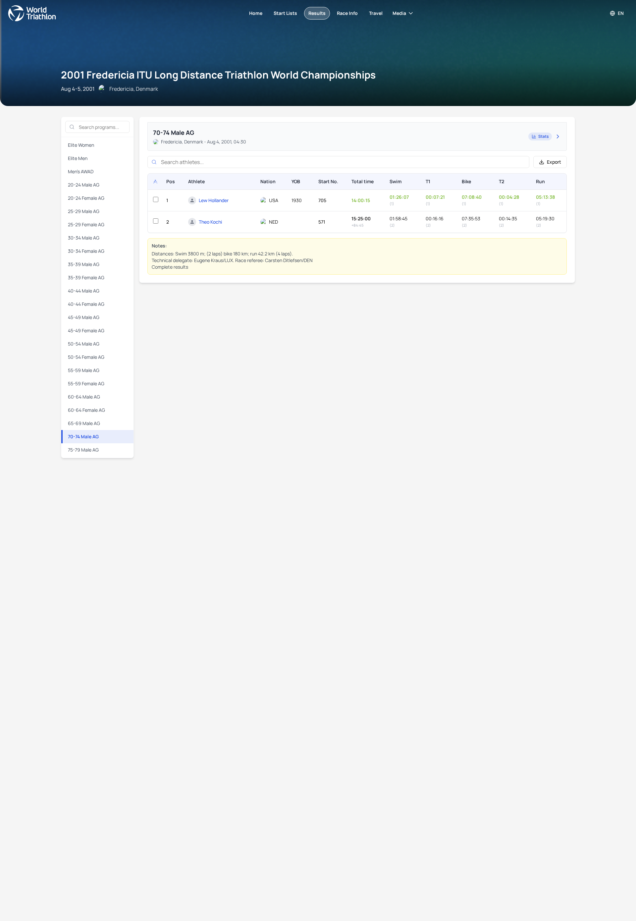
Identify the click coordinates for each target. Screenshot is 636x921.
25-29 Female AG (86, 224)
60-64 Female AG (86, 410)
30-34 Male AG (83, 238)
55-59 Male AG (83, 370)
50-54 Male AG (83, 344)
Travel (376, 13)
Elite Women (81, 145)
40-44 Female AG (86, 304)
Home (255, 13)
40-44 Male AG (83, 291)
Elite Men (77, 158)
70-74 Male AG (83, 436)
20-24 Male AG (83, 185)
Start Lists (285, 13)
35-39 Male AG (83, 264)
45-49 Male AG (83, 317)
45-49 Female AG (86, 330)
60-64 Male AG (84, 397)
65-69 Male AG (84, 423)
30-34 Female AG (86, 251)
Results (317, 13)
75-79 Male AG (83, 450)
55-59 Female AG (86, 383)
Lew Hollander (214, 200)
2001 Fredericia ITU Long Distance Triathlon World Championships (218, 74)
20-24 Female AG (86, 198)
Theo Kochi (210, 222)
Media (399, 13)
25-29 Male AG (83, 211)
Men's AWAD (80, 171)
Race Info (347, 13)
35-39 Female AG (86, 277)
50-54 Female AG (86, 357)
